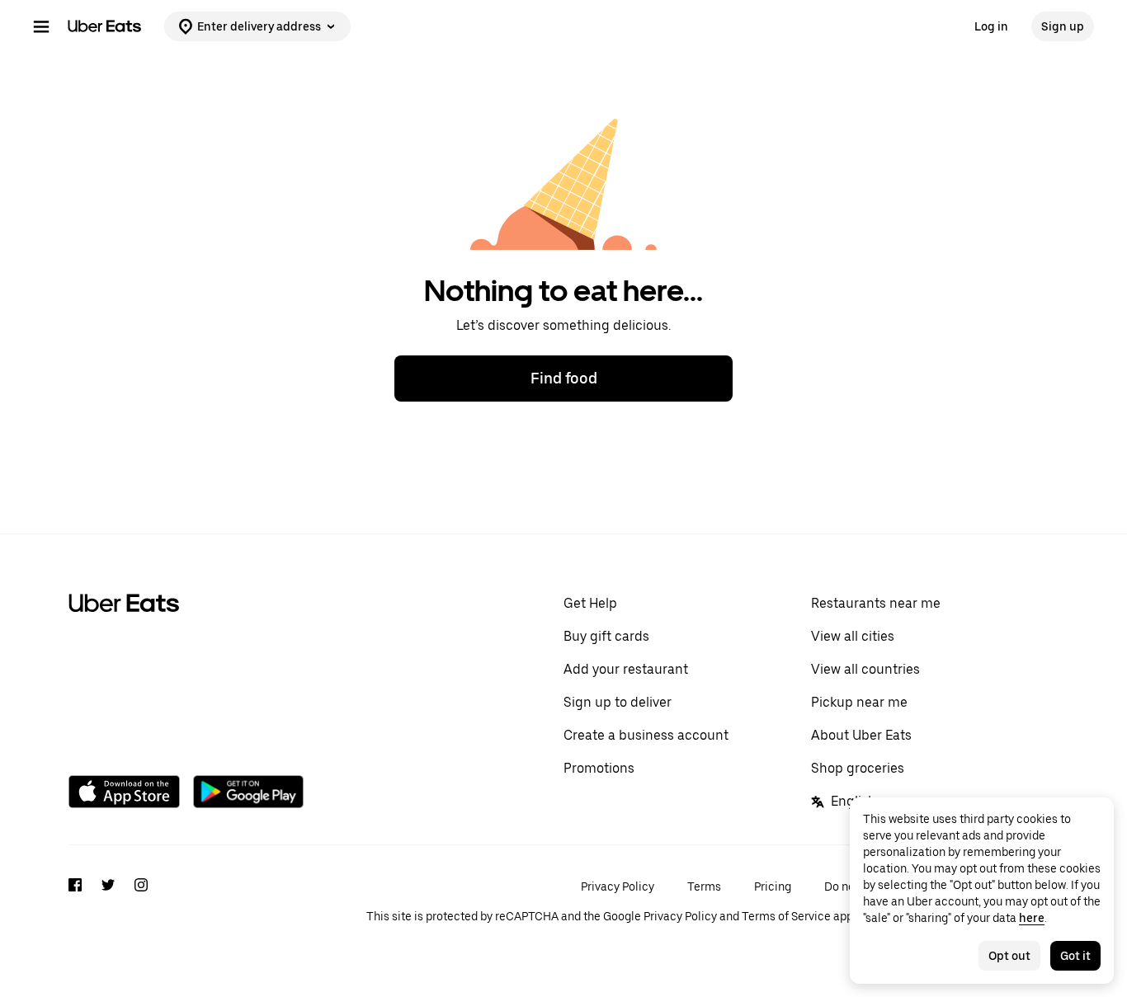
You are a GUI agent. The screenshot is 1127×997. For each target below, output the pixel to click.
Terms (704, 886)
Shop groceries (857, 768)
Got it (1075, 955)
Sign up (1062, 26)
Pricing (772, 886)
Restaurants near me (876, 603)
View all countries (865, 669)
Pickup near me (859, 702)
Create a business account (646, 735)
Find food (563, 378)
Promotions (599, 768)
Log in (991, 26)
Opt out (1009, 955)
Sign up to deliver (618, 702)
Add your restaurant (626, 669)
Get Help (590, 603)
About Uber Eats (861, 735)
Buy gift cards (606, 636)
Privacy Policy (617, 886)
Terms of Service (786, 916)
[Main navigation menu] (41, 26)
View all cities (852, 636)
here (1031, 917)
